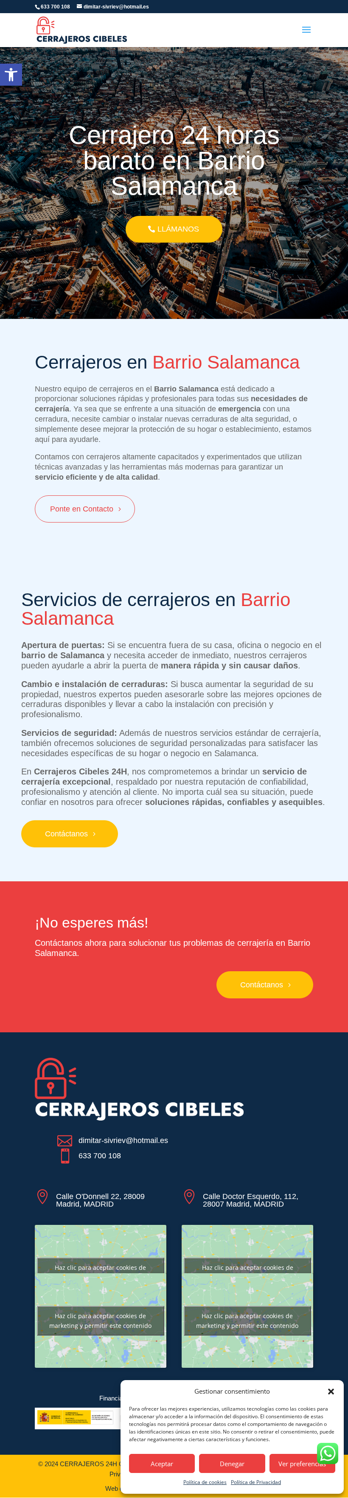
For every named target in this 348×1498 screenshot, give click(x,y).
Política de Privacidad (256, 1482)
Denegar (232, 1463)
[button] (11, 75)
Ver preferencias (302, 1463)
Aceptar (162, 1463)
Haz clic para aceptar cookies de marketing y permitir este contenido (100, 1272)
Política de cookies (205, 1482)
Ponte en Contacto (81, 509)
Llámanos (178, 229)
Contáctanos (66, 834)
